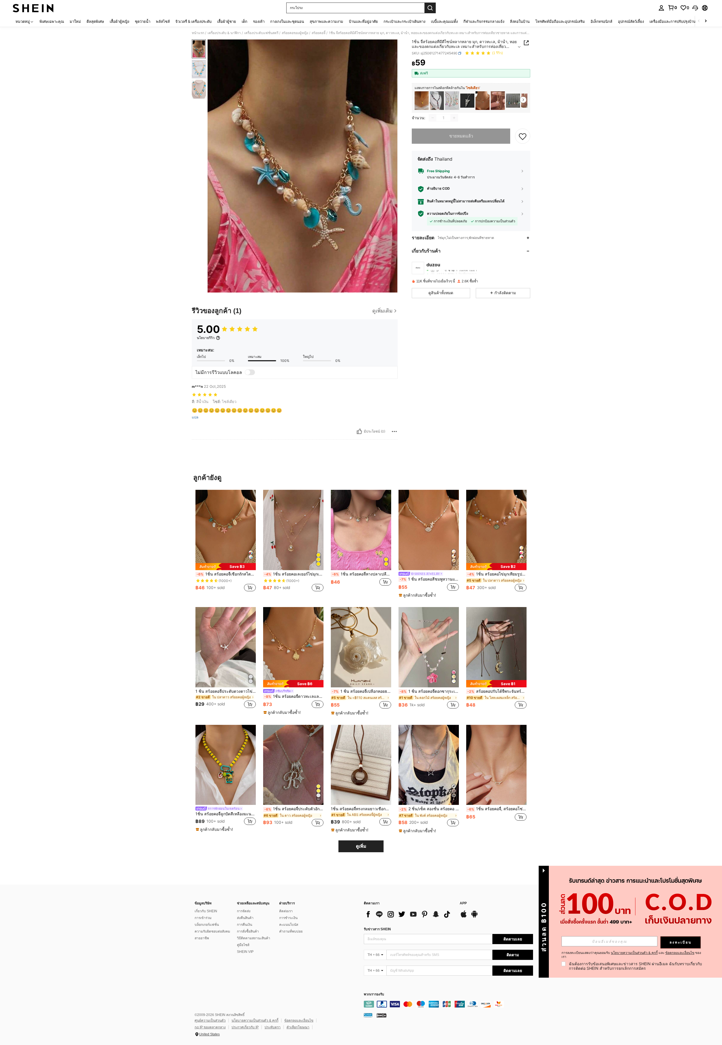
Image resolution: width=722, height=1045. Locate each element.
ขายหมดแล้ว (461, 136)
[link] (672, 7)
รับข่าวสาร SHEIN (377, 929)
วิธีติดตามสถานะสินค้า (253, 938)
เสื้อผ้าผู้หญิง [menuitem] (119, 21)
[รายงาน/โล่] (394, 431)
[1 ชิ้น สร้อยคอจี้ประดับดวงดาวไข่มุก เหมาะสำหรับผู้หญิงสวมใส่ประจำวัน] (225, 647)
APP (463, 903)
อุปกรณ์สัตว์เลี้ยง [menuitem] (631, 21)
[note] (225, 566)
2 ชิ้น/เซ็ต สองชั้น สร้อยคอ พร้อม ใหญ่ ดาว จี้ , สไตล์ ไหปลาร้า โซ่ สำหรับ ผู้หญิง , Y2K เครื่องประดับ (429, 809)
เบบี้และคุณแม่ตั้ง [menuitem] (444, 21)
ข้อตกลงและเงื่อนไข (298, 1020)
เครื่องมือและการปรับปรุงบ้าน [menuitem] (673, 21)
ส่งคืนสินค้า (245, 918)
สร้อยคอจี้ (318, 33)
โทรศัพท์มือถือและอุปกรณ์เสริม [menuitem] (560, 21)
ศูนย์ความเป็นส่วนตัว (210, 1020)
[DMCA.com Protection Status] (381, 1015)
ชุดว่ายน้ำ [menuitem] (142, 21)
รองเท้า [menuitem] (259, 21)
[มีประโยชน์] (359, 431)
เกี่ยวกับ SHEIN (206, 911)
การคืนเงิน (244, 925)
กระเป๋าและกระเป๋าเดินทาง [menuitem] (404, 21)
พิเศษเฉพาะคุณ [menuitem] (51, 21)
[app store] (464, 917)
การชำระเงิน (288, 918)
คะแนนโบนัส (288, 925)
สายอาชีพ (202, 938)
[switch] (250, 372)
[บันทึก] (522, 136)
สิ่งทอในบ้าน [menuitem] (520, 21)
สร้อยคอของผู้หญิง (295, 33)
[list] (409, 914)
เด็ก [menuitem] (244, 21)
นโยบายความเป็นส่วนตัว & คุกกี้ (255, 1020)
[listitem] (422, 100)
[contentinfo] (448, 1004)
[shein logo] (33, 8)
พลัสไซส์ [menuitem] (163, 21)
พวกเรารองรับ (374, 994)
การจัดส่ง (243, 911)
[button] (695, 8)
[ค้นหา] (430, 8)
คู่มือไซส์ (243, 945)
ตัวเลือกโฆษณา (298, 1027)
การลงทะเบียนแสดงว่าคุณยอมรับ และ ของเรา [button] (631, 955)
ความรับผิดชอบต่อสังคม (212, 931)
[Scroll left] (699, 21)
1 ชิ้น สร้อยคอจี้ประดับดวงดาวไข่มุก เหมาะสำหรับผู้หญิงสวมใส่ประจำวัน (225, 691)
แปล (195, 417)
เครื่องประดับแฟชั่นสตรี (261, 33)
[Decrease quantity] (432, 117)
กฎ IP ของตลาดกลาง (210, 1027)
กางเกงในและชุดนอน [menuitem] (287, 21)
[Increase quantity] (454, 117)
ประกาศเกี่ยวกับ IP (245, 1027)
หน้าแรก (198, 33)
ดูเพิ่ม (361, 846)
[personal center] (661, 8)
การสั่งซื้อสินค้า (248, 931)
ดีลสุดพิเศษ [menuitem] (95, 21)
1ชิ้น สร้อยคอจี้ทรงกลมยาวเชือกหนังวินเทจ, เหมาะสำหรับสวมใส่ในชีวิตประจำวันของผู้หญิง (361, 809)
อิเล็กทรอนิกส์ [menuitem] (601, 21)
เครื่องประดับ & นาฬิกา (224, 33)
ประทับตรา (273, 1027)
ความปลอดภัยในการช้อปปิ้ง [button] (447, 214)
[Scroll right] (706, 21)
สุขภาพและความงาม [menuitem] (326, 21)
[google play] (474, 917)
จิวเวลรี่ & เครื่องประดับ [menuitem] (193, 21)
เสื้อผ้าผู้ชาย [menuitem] (226, 21)
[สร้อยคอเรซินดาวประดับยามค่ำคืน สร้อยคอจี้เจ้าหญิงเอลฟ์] (467, 100)
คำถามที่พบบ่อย (291, 931)
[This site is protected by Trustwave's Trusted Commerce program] (368, 1015)
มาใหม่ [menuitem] (75, 21)
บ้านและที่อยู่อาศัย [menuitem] (363, 21)
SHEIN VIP (245, 952)
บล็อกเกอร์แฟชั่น (207, 925)
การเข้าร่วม (203, 918)
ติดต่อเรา (286, 911)
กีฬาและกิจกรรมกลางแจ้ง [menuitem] (483, 21)
